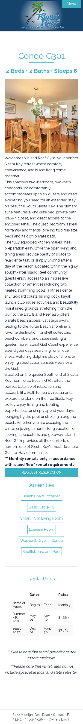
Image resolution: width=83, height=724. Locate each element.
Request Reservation (42, 472)
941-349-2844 (35, 719)
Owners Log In (60, 719)
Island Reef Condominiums (41, 15)
